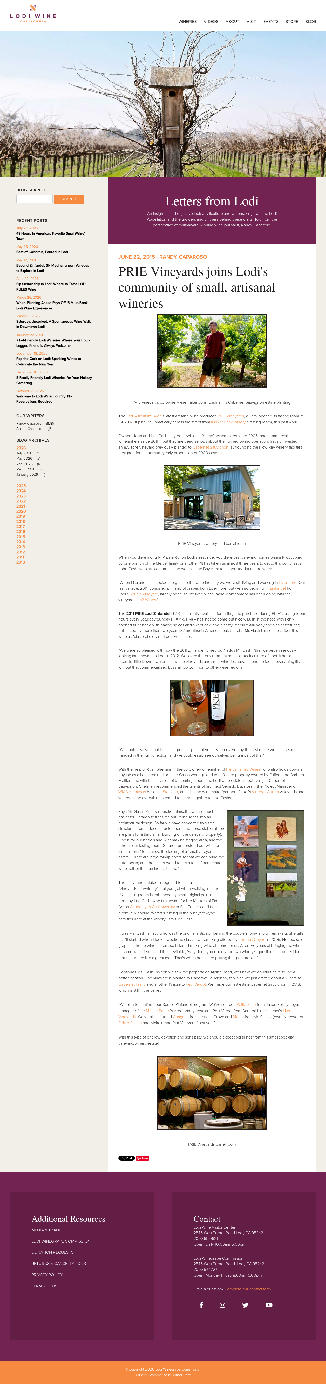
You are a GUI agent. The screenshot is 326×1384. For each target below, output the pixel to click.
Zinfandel (278, 588)
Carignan (181, 1016)
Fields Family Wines (243, 769)
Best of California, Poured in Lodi (42, 252)
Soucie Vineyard (144, 594)
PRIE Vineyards (231, 416)
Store (292, 21)
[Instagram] (222, 1305)
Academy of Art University (152, 907)
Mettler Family (158, 1010)
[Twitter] (245, 1305)
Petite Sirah (246, 1004)
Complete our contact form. (248, 1289)
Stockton (170, 792)
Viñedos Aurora (265, 792)
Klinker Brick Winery (228, 422)
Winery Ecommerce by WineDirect (163, 1375)
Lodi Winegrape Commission (33, 16)
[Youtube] (269, 1305)
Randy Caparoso (35, 423)
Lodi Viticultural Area (143, 416)
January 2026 (30, 474)
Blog (310, 21)
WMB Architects (132, 792)
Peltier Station (130, 1023)
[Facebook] (201, 1305)
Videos (211, 21)
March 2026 (29, 469)
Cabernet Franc (132, 984)
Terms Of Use (46, 1286)
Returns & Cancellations (59, 1263)
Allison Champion (34, 429)
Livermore (287, 582)
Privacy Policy (47, 1274)
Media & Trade (46, 1230)
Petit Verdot (196, 984)
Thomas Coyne (252, 939)
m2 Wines (147, 599)
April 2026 (28, 464)
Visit (251, 21)
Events (270, 21)
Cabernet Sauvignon (210, 447)
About (232, 21)
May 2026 (28, 458)
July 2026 (27, 453)
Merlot (238, 1016)
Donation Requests (52, 1252)
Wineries (188, 21)
